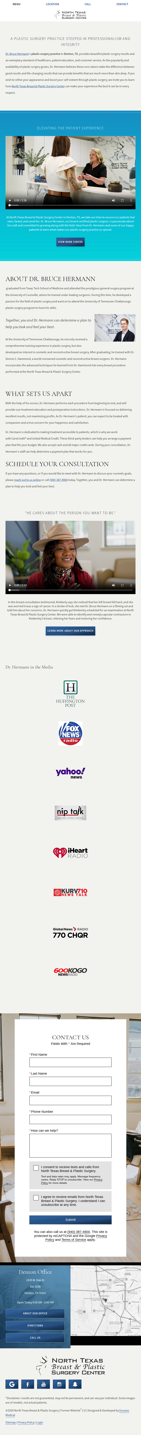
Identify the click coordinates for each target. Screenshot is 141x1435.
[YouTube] (43, 1384)
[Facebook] (27, 1384)
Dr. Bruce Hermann (17, 54)
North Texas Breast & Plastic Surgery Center (38, 86)
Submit (70, 1220)
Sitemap (11, 1422)
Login (39, 1422)
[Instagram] (59, 1384)
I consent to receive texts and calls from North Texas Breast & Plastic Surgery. (71, 1174)
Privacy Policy (26, 1422)
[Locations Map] (105, 1300)
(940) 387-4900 (59, 480)
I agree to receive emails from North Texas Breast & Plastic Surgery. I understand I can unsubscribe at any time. (73, 1201)
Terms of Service (74, 1240)
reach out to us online (27, 480)
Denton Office (35, 1271)
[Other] (75, 1384)
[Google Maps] (12, 1384)
